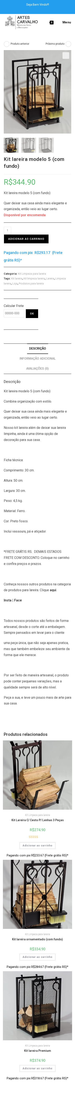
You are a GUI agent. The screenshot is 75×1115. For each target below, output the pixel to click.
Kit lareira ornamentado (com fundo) (37, 939)
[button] (65, 55)
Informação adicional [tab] (38, 358)
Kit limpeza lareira (34, 278)
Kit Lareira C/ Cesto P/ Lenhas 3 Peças (37, 820)
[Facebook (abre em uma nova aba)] (35, 9)
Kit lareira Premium (37, 1050)
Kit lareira (16, 278)
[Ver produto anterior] (7, 44)
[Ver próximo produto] (68, 44)
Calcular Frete (14, 306)
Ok (32, 313)
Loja (15, 283)
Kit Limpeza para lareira (32, 273)
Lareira (50, 278)
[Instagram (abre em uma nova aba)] (40, 9)
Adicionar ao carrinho (26, 238)
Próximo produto (55, 43)
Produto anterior (20, 43)
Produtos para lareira (31, 283)
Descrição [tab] (37, 348)
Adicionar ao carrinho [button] (37, 845)
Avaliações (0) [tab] (37, 368)
